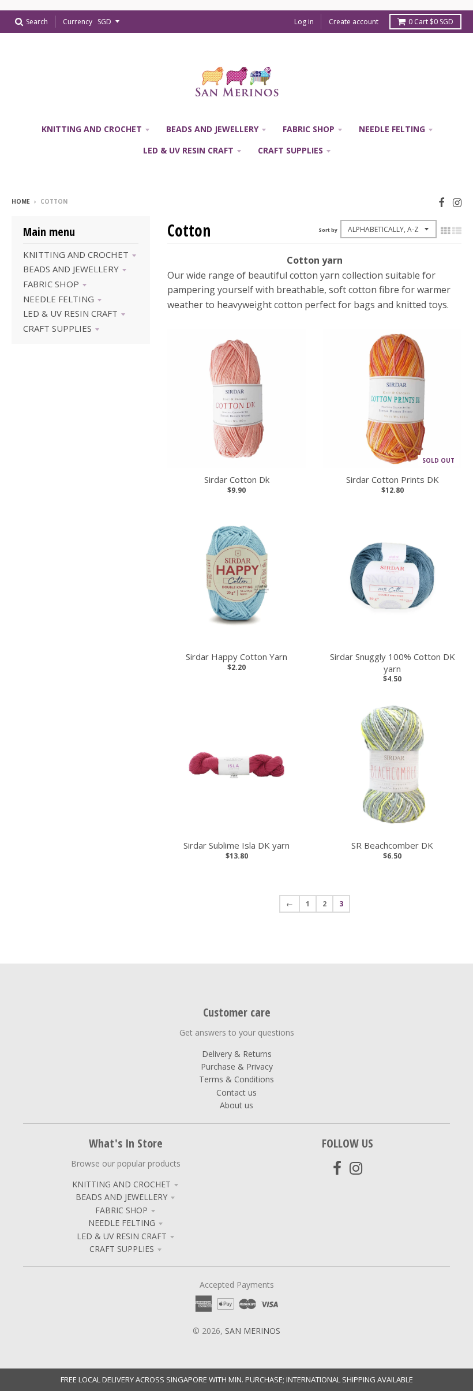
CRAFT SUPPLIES (57, 328)
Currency (77, 22)
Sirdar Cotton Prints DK (392, 479)
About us (236, 1105)
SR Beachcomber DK (392, 845)
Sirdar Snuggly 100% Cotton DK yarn (392, 662)
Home (21, 201)
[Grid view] (445, 230)
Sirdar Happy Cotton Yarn (236, 656)
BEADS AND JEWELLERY (71, 269)
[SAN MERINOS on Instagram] (457, 202)
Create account (353, 22)
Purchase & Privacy (237, 1066)
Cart (430, 22)
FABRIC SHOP (51, 284)
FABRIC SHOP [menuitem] (309, 128)
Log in (304, 22)
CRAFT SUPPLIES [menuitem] (290, 150)
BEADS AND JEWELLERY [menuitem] (212, 128)
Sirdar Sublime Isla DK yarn (236, 845)
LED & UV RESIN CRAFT (70, 313)
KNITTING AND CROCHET (76, 254)
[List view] (456, 230)
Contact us (236, 1092)
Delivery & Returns (237, 1053)
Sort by (327, 230)
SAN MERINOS (252, 1330)
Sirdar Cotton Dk (236, 479)
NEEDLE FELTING (58, 299)
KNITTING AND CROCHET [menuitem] (92, 128)
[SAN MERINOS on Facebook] (441, 202)
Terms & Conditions (236, 1079)
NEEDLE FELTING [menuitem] (392, 128)
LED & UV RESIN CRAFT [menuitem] (188, 150)
